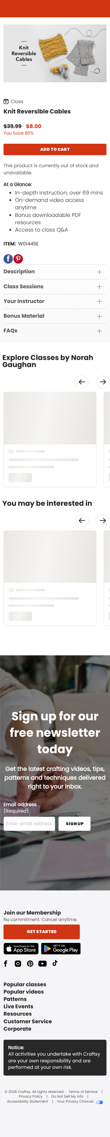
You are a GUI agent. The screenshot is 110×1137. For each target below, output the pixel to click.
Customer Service (28, 1021)
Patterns (15, 999)
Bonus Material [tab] (24, 316)
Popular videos (24, 992)
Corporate (17, 1029)
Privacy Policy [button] (31, 1096)
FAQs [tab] (10, 330)
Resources (18, 1014)
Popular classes (25, 984)
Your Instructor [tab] (24, 301)
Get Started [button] (42, 932)
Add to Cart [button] (55, 149)
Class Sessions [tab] (23, 286)
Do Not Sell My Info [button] (67, 1096)
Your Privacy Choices (75, 1101)
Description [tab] (19, 271)
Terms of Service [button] (83, 1092)
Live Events (18, 1006)
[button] (8, 259)
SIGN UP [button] (75, 824)
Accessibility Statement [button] (27, 1101)
